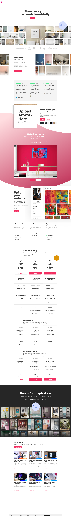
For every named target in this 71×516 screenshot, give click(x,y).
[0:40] (50, 458)
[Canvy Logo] (1, 2)
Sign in (62, 2)
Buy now (35, 273)
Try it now (32, 18)
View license (21, 307)
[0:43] (20, 458)
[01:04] (35, 458)
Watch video (16, 468)
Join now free (20, 273)
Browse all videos (17, 447)
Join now (66, 2)
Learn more (16, 211)
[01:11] (35, 480)
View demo (38, 18)
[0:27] (20, 480)
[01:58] (50, 480)
